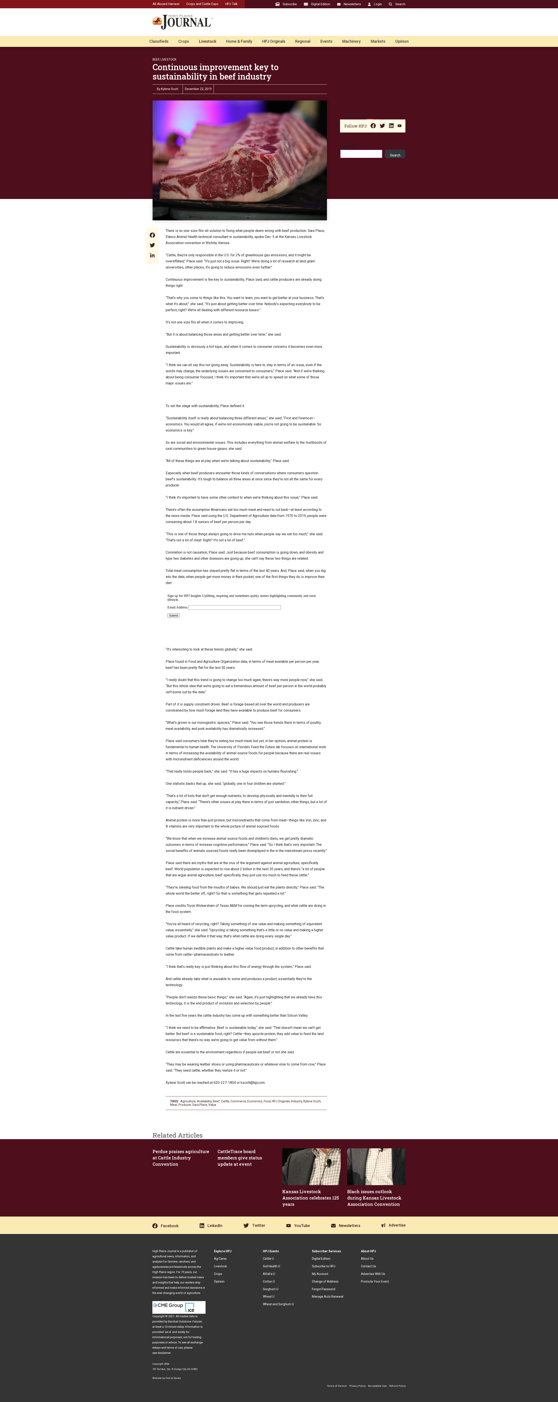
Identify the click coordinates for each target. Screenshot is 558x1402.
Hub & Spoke (173, 1378)
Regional (302, 41)
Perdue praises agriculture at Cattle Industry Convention (181, 1158)
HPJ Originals (273, 41)
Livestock (207, 41)
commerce (238, 1101)
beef (216, 1101)
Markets (378, 41)
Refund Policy (397, 1386)
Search (395, 155)
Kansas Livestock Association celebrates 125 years (310, 1198)
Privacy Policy (357, 1386)
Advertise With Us (373, 1274)
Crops (183, 41)
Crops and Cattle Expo (202, 4)
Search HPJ (349, 146)
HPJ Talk (231, 4)
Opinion (402, 41)
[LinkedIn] (152, 256)
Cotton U (269, 1281)
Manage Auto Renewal (327, 1296)
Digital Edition (321, 1258)
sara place (199, 1104)
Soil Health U (271, 1266)
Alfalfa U (269, 1274)
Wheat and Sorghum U (278, 1304)
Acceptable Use (377, 1386)
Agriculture (188, 1101)
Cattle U (268, 1258)
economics (254, 1101)
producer (185, 1104)
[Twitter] (152, 246)
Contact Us (368, 1266)
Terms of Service (337, 1386)
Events (326, 41)
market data (187, 1316)
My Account (320, 1274)
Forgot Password (323, 1289)
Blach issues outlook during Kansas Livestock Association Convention (374, 1198)
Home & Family (239, 41)
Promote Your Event (375, 1281)
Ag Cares (220, 1258)
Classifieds (158, 41)
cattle (225, 1101)
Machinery (351, 41)
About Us (367, 1258)
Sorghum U (270, 1289)
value (212, 1104)
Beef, (156, 59)
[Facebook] (152, 236)
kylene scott (312, 1101)
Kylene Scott (169, 89)
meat (173, 1104)
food (267, 1101)
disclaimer (164, 1352)
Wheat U (268, 1296)
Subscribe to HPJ (323, 1266)
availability (204, 1101)
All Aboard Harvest (166, 4)
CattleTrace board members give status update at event (240, 1158)
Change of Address (325, 1281)
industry (296, 1101)
